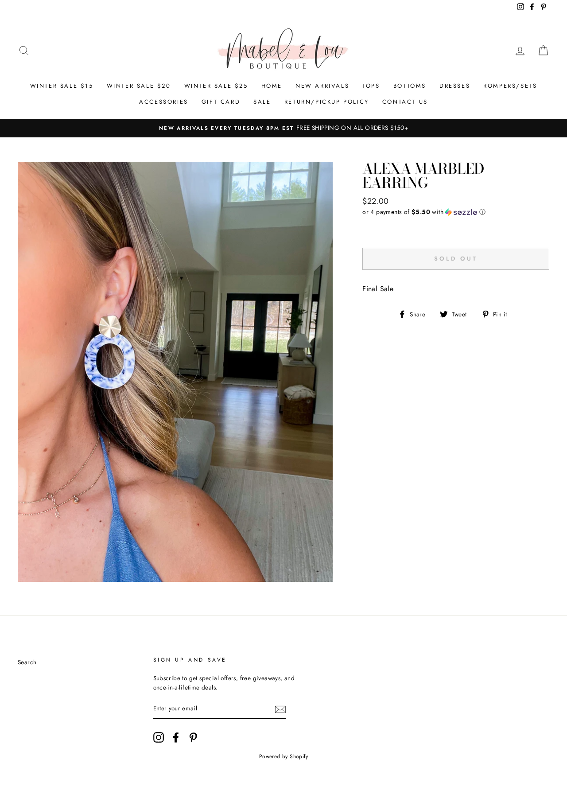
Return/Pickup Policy (326, 101)
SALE (262, 101)
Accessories (163, 101)
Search (27, 662)
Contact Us (405, 101)
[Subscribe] (280, 709)
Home (271, 86)
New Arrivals (322, 86)
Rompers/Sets (510, 86)
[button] (455, 211)
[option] (283, 128)
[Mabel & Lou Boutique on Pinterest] (193, 737)
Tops (371, 86)
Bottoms (409, 86)
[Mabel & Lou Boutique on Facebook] (176, 737)
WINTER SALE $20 (139, 86)
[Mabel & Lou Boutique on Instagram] (158, 737)
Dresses (454, 86)
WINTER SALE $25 (216, 86)
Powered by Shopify (283, 756)
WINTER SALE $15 (61, 86)
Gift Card (221, 101)
